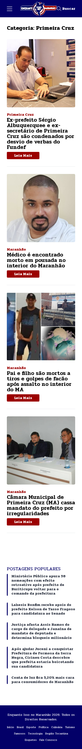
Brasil (20, 727)
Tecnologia (35, 733)
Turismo (70, 727)
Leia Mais (23, 155)
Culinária (56, 727)
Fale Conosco (48, 740)
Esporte (31, 727)
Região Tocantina (56, 733)
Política (44, 727)
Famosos (19, 733)
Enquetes (31, 740)
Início (10, 727)
